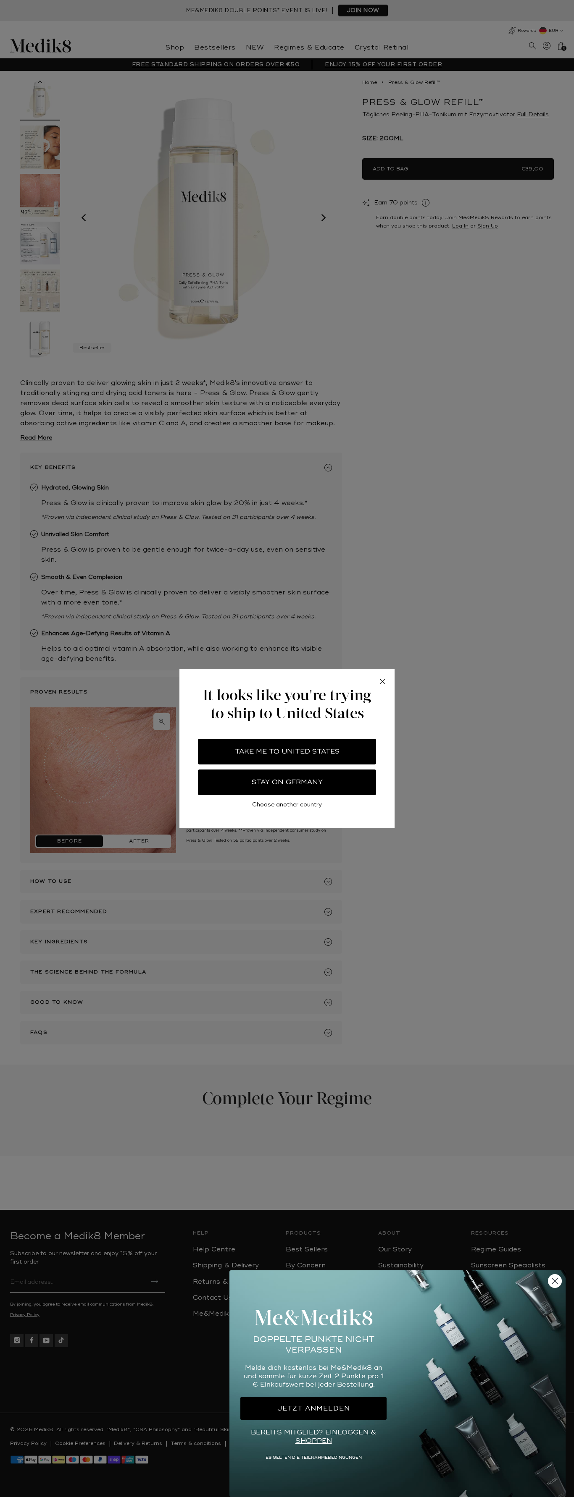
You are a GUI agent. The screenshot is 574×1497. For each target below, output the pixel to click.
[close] (382, 681)
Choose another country (287, 804)
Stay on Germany (287, 782)
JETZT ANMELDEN (313, 1408)
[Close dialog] (555, 1281)
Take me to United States (287, 751)
